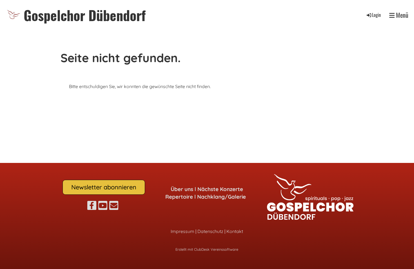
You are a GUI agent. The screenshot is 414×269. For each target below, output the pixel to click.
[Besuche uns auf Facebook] (91, 206)
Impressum (182, 231)
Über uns (182, 189)
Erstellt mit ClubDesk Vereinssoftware (206, 249)
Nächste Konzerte (220, 189)
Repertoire (179, 196)
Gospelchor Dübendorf (85, 15)
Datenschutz (210, 231)
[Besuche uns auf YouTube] (102, 206)
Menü (401, 15)
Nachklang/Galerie (221, 196)
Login (376, 15)
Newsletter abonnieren (103, 187)
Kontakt (234, 231)
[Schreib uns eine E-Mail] (113, 206)
